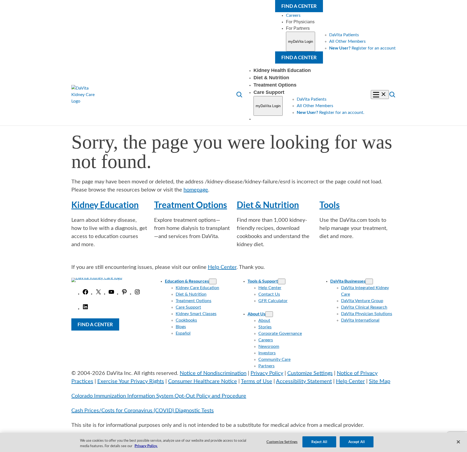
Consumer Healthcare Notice (202, 381)
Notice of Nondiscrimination (213, 373)
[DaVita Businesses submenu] (369, 281)
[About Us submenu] (269, 314)
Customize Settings (310, 373)
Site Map (379, 381)
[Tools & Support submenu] (281, 281)
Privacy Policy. (146, 446)
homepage (196, 190)
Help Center (222, 267)
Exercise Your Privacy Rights (130, 381)
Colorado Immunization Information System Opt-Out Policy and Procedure (158, 396)
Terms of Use (256, 381)
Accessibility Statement (304, 381)
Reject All (319, 442)
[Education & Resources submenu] (212, 281)
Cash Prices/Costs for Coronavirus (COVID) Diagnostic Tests (142, 410)
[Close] (458, 442)
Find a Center (299, 6)
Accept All (356, 442)
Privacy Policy (267, 373)
